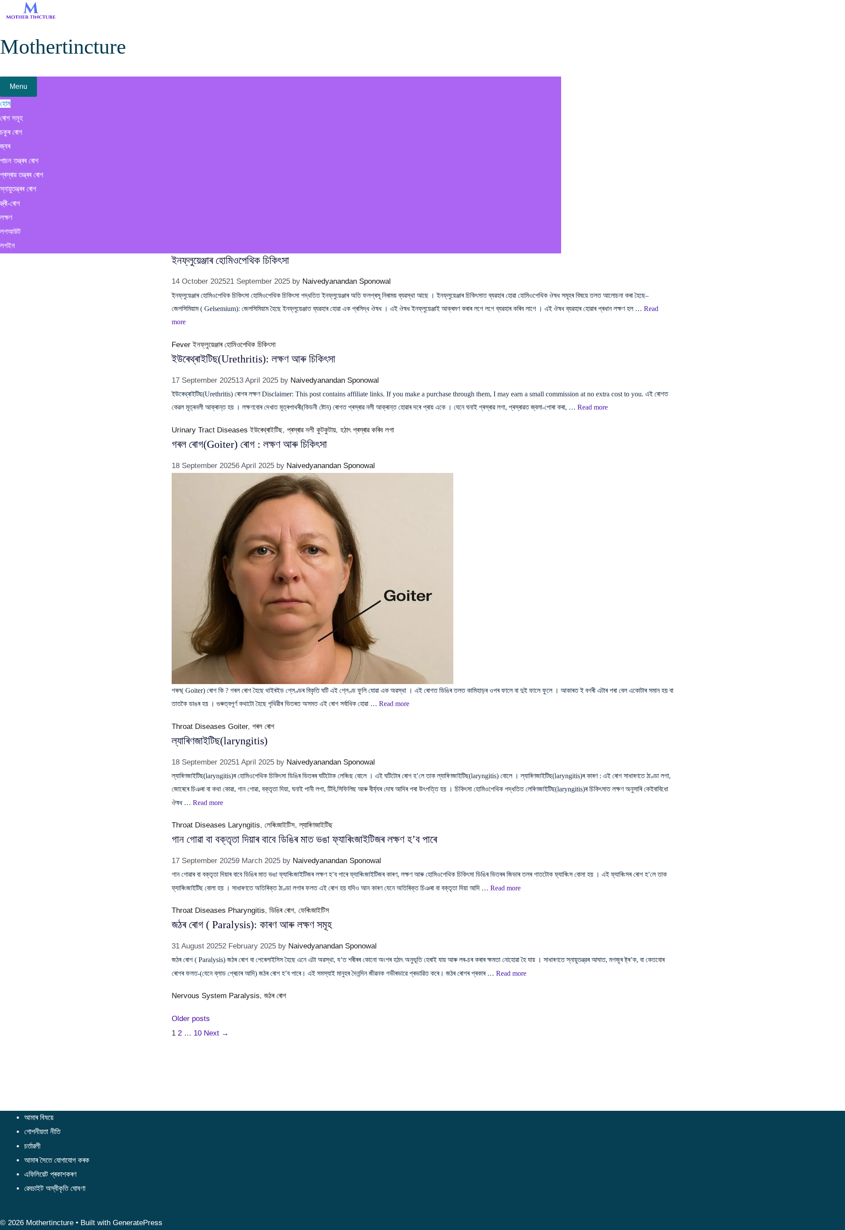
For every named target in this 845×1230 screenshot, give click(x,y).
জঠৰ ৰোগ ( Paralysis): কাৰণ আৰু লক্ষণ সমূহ (252, 924)
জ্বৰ (5, 146)
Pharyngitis (246, 910)
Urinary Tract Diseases (210, 430)
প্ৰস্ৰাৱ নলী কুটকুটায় (311, 430)
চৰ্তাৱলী (32, 1146)
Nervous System (199, 996)
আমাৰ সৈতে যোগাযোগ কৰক (56, 1160)
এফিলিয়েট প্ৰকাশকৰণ (50, 1174)
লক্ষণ (6, 217)
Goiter (238, 726)
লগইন (7, 246)
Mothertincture (63, 46)
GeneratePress (137, 1223)
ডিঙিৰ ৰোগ (281, 910)
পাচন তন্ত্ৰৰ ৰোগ (19, 161)
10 (198, 1033)
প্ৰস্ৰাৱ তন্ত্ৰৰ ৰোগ (21, 175)
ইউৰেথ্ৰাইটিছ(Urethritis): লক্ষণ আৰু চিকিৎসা (253, 359)
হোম (5, 103)
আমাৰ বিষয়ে (38, 1117)
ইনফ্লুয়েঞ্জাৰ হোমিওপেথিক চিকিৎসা (230, 260)
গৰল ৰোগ (263, 726)
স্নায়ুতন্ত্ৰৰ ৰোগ (18, 189)
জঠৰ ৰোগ (275, 996)
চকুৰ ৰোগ (11, 132)
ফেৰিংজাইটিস (313, 910)
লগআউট (10, 231)
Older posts (191, 1018)
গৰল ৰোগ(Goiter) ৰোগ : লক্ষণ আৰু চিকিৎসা (249, 444)
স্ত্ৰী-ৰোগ (10, 203)
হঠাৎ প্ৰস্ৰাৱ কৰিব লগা (367, 430)
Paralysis (244, 996)
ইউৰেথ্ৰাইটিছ (266, 430)
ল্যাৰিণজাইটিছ (316, 825)
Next (216, 1033)
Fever (181, 344)
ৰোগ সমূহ (11, 118)
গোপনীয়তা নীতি (42, 1132)
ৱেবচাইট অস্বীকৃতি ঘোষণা (54, 1188)
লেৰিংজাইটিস (280, 825)
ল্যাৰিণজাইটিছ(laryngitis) (220, 741)
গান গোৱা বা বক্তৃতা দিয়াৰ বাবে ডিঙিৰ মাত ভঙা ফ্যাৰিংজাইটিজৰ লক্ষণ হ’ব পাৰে (304, 839)
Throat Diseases (199, 726)
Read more (592, 407)
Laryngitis (244, 825)
